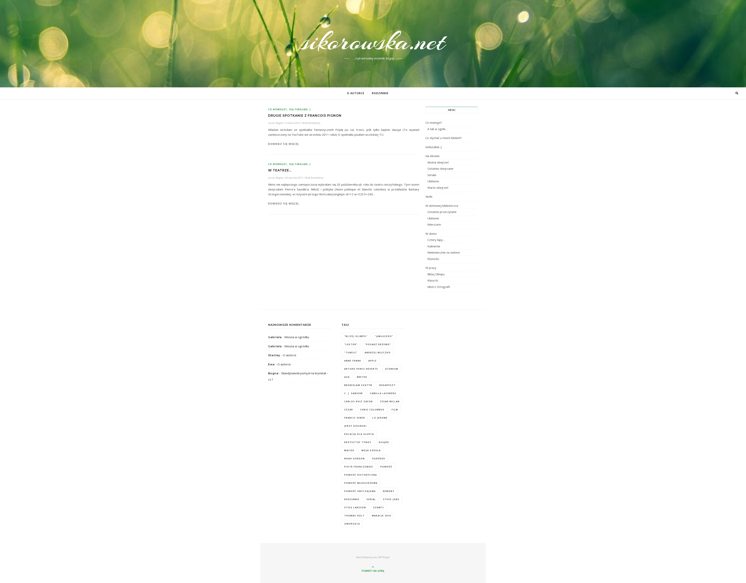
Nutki (428, 196)
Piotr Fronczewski (358, 466)
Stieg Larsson (355, 507)
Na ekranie (432, 156)
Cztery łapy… (436, 240)
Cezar (348, 409)
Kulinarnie (433, 246)
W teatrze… (280, 170)
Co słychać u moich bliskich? (443, 138)
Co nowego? (277, 109)
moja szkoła (371, 450)
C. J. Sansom (353, 393)
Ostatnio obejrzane (440, 168)
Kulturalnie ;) (300, 109)
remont (389, 491)
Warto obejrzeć (437, 187)
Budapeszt (387, 385)
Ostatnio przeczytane (442, 212)
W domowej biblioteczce (441, 206)
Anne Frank (352, 360)
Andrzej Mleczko (378, 352)
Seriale (431, 175)
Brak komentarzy (311, 123)
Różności (433, 259)
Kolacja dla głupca (359, 434)
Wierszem (434, 224)
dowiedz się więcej (283, 144)
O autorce (355, 93)
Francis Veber (354, 417)
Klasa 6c (432, 280)
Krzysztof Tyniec (358, 442)
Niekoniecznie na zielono (443, 252)
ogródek (378, 458)
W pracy (430, 268)
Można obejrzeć (438, 162)
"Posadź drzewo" (378, 344)
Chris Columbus (372, 409)
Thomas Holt (354, 515)
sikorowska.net (373, 41)
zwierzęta (352, 523)
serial (371, 499)
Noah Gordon (354, 458)
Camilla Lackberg (383, 393)
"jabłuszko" (384, 336)
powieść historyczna (360, 474)
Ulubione (433, 181)
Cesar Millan (390, 401)
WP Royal (383, 557)
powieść (386, 466)
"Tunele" (350, 352)
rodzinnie (351, 499)
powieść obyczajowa (360, 491)
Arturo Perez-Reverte (361, 368)
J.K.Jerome (380, 417)
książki (384, 442)
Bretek (362, 376)
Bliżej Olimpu (435, 274)
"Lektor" (351, 344)
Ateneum (391, 368)
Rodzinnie (380, 93)
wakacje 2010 (381, 515)
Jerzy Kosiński (355, 425)
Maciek (349, 450)
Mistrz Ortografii (438, 287)
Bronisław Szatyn (358, 385)
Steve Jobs (391, 499)
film (395, 409)
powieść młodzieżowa (360, 482)
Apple (372, 360)
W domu (431, 233)
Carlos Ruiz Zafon (358, 401)
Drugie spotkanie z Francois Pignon (305, 115)
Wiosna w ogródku (296, 337)
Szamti (378, 507)
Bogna (279, 123)
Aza (347, 376)
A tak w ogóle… (437, 129)
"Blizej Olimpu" (356, 336)
